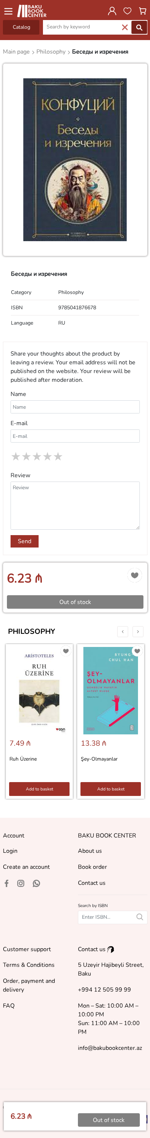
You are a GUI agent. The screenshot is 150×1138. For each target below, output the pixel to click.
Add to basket (39, 789)
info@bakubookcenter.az (110, 1048)
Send (24, 541)
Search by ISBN (93, 906)
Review (20, 475)
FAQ (9, 1006)
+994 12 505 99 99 (104, 990)
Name (18, 394)
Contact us (92, 883)
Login (10, 851)
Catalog (21, 27)
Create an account (26, 867)
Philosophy (31, 631)
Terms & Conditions (29, 965)
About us (90, 851)
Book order (92, 867)
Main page (17, 52)
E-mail (19, 423)
